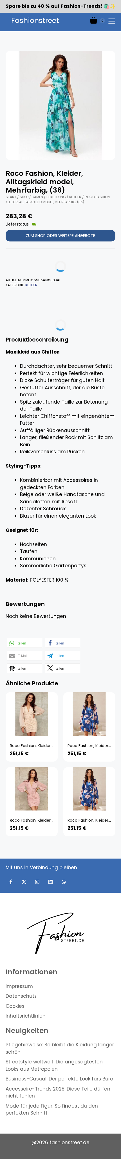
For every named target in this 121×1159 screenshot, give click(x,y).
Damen (37, 197)
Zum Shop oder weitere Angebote (60, 235)
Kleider (75, 197)
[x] (24, 882)
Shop (24, 197)
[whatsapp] (64, 882)
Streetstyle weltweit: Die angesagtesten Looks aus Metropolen (54, 1065)
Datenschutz (21, 996)
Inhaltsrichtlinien (26, 1016)
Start (11, 197)
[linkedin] (50, 882)
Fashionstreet (35, 20)
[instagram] (37, 882)
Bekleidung (56, 197)
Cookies (15, 1006)
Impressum (19, 986)
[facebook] (11, 882)
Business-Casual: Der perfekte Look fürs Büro (59, 1078)
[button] (24, 643)
